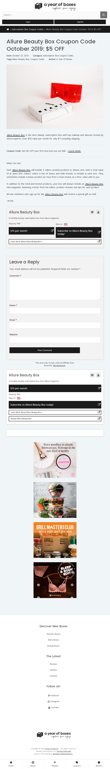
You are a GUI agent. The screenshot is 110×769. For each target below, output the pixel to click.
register (80, 22)
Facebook (54, 695)
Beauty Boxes (53, 646)
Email (13, 320)
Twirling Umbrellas (63, 751)
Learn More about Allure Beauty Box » (26, 241)
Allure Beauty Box (20, 59)
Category (37, 55)
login (28, 22)
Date (9, 55)
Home (10, 766)
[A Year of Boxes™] (55, 6)
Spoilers (99, 764)
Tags (9, 59)
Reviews (55, 764)
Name (13, 305)
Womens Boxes (53, 634)
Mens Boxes (53, 639)
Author (52, 59)
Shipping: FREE (14, 224)
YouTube (55, 707)
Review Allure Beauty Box (21, 418)
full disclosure (59, 365)
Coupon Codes (37, 59)
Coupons (77, 764)
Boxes (32, 764)
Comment (15, 275)
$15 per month (18, 230)
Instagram (54, 701)
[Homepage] (8, 29)
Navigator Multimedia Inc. (63, 754)
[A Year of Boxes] (53, 735)
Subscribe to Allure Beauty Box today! (75, 232)
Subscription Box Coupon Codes (27, 29)
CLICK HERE (74, 151)
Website (13, 334)
